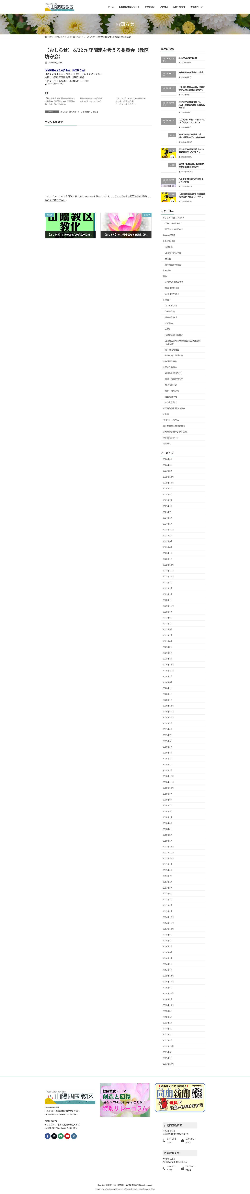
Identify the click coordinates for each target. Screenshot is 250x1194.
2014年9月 (168, 999)
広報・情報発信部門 (174, 379)
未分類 (166, 414)
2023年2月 (168, 553)
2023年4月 (168, 547)
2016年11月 (168, 923)
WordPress (109, 1189)
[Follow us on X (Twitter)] (54, 1136)
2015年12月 (168, 975)
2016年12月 (168, 917)
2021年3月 (168, 647)
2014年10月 (168, 993)
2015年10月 (168, 981)
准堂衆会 (169, 323)
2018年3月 (168, 829)
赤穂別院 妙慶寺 (172, 294)
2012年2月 (168, 1040)
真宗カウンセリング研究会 (175, 432)
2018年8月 (168, 799)
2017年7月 (168, 876)
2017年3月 (168, 899)
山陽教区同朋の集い (174, 335)
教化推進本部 (171, 385)
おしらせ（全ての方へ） (70, 112)
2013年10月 (168, 1005)
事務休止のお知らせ (188, 58)
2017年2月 (168, 905)
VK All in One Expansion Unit (144, 1189)
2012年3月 (168, 1034)
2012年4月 (168, 1028)
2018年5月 (168, 817)
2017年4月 (168, 893)
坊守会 (95, 112)
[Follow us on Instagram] (74, 1136)
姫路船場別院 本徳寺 (174, 282)
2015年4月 (168, 987)
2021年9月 (168, 611)
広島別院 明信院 (172, 288)
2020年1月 (168, 700)
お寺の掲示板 (169, 235)
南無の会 (169, 247)
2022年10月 (168, 576)
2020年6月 (168, 682)
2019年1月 (168, 770)
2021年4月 (168, 641)
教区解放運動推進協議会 (174, 408)
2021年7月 (168, 623)
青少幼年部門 (171, 402)
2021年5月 (168, 635)
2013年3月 (168, 1011)
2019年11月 (168, 711)
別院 (165, 276)
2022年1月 (168, 600)
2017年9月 (168, 864)
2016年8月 (168, 940)
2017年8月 (168, 870)
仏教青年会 (170, 311)
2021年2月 (168, 653)
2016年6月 (168, 952)
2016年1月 (168, 970)
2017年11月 (168, 852)
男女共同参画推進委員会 (174, 426)
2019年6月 (168, 741)
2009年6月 (168, 1052)
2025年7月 (168, 500)
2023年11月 (168, 529)
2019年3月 (168, 758)
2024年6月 (168, 518)
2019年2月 (168, 764)
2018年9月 (168, 794)
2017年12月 (168, 846)
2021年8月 (168, 617)
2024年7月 (168, 512)
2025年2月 (168, 506)
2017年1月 (168, 911)
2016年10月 (168, 928)
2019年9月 (168, 723)
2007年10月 (168, 1064)
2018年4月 (168, 823)
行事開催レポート (171, 437)
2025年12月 (168, 477)
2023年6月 (168, 541)
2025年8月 (168, 494)
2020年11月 (168, 670)
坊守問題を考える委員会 (91, 98)
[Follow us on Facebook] (47, 1136)
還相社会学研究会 (173, 264)
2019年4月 (168, 752)
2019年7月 (168, 735)
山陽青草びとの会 (173, 252)
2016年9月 (168, 934)
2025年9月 (168, 488)
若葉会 (168, 258)
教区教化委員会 (170, 367)
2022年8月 (168, 582)
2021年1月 (168, 658)
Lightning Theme (124, 1189)
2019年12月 (168, 705)
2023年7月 (168, 535)
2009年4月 (168, 1058)
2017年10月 (168, 858)
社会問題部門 (171, 396)
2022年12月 (168, 564)
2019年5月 (168, 747)
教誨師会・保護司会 (174, 355)
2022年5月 (168, 588)
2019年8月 (168, 729)
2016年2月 (168, 964)
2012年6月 (168, 1017)
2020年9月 (168, 676)
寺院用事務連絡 (170, 361)
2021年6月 (168, 629)
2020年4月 (168, 694)
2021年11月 (168, 606)
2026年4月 (168, 465)
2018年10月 (168, 788)
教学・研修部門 (172, 390)
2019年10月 (168, 717)
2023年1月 (168, 559)
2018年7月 (168, 805)
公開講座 (167, 270)
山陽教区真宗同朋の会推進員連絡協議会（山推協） (183, 342)
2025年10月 (168, 482)
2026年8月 (168, 459)
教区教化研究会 (172, 349)
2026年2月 (168, 471)
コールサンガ (171, 305)
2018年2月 (168, 835)
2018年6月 (168, 811)
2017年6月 (168, 882)
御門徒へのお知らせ (174, 229)
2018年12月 (168, 776)
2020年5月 (168, 688)
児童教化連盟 (171, 317)
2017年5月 (168, 887)
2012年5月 (168, 1022)
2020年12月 (168, 664)
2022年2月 (168, 594)
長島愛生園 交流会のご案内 (191, 72)
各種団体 (86, 112)
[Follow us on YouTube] (67, 1136)
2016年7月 (168, 946)
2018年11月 (168, 782)
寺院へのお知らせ (173, 223)
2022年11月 (168, 570)
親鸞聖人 (167, 443)
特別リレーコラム (171, 420)
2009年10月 (168, 1046)
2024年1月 (168, 523)
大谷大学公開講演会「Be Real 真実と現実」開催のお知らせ (192, 105)
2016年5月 (168, 958)
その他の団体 (169, 241)
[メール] (61, 1136)
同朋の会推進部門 (173, 373)
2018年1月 (168, 840)
